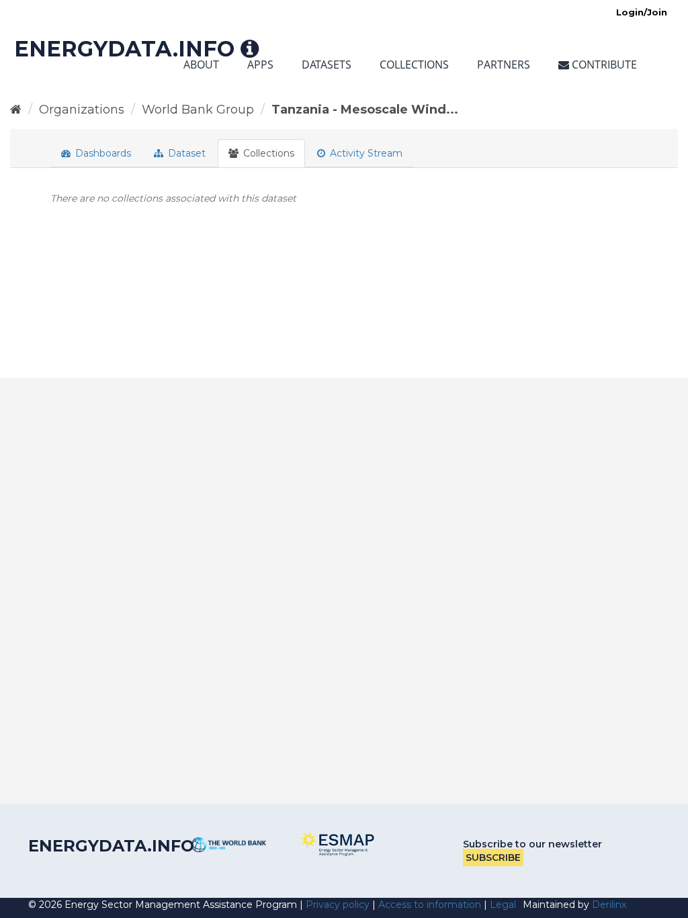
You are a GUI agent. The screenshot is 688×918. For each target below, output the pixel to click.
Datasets (326, 64)
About (201, 64)
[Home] (16, 109)
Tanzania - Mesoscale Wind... (364, 109)
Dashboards (102, 153)
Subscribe (493, 857)
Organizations (81, 109)
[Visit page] (229, 844)
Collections (414, 64)
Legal (503, 905)
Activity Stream (364, 153)
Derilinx (609, 905)
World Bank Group (198, 109)
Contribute (603, 64)
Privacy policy (338, 905)
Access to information (429, 905)
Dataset (185, 153)
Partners (503, 64)
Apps (260, 64)
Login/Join (641, 12)
